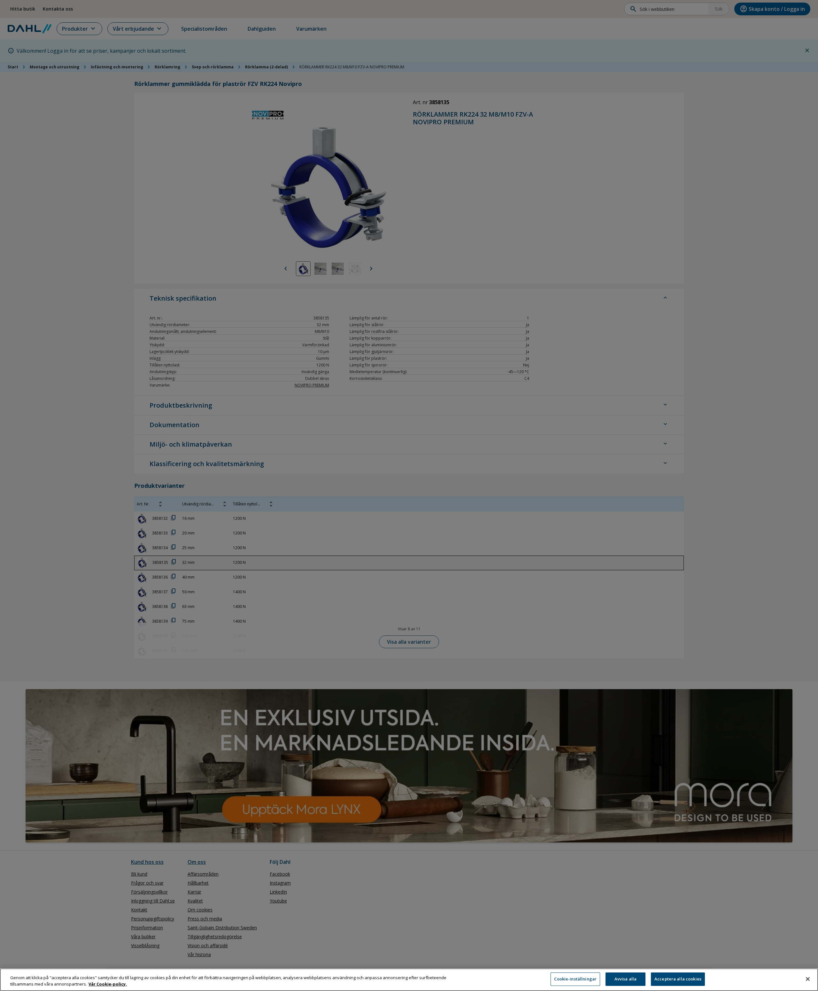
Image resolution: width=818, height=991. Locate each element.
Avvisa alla (625, 979)
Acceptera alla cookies (677, 979)
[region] (409, 979)
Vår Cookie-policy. (108, 984)
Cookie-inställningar (575, 979)
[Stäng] (808, 979)
